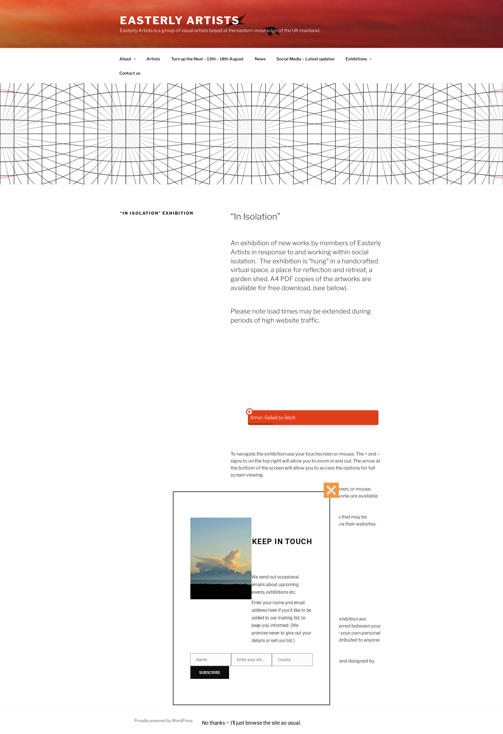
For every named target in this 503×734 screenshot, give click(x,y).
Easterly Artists (180, 20)
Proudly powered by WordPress (163, 720)
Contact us (129, 73)
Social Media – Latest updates (305, 58)
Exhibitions (356, 58)
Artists (153, 58)
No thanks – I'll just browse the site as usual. (251, 723)
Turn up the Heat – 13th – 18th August (207, 58)
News (260, 58)
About (125, 58)
